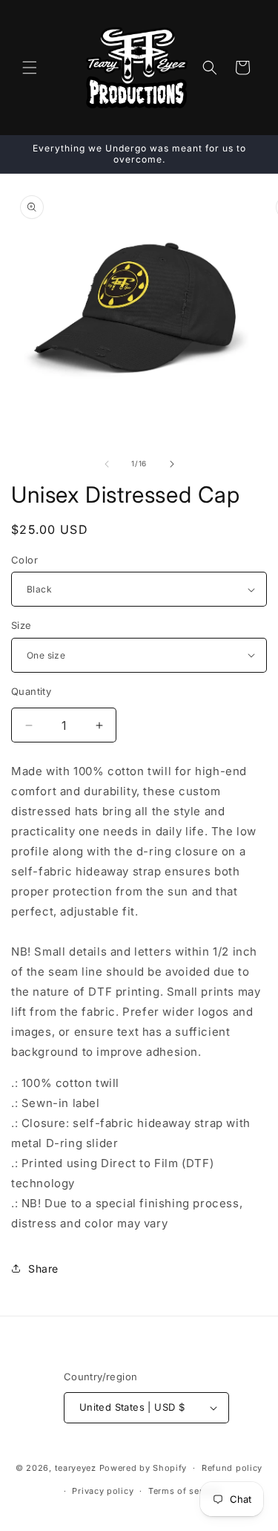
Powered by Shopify (143, 1468)
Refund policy (232, 1468)
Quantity (31, 691)
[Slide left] (106, 464)
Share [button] (43, 1268)
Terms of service (184, 1491)
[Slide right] (172, 464)
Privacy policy (102, 1491)
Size (21, 625)
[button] (29, 67)
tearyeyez (75, 1468)
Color (24, 560)
